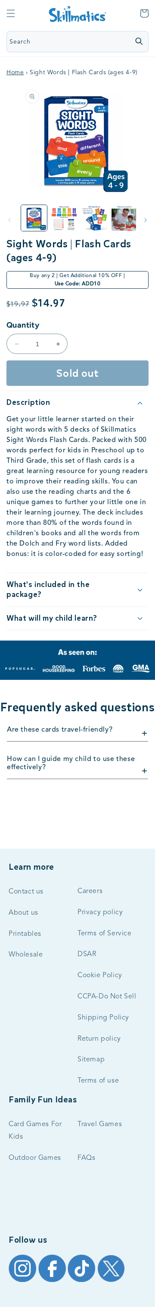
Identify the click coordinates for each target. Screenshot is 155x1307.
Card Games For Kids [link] (35, 1130)
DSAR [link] (87, 954)
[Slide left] (9, 220)
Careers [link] (90, 891)
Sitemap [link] (91, 1059)
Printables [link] (25, 934)
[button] (10, 13)
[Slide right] (145, 220)
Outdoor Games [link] (35, 1158)
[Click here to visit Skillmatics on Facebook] (53, 1281)
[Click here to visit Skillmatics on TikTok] (82, 1281)
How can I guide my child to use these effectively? (71, 763)
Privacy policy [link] (100, 912)
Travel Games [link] (100, 1124)
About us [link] (23, 912)
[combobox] (59, 41)
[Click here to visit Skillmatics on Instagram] (23, 1281)
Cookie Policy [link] (100, 975)
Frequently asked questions (77, 707)
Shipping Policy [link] (103, 1017)
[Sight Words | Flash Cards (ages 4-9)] (64, 218)
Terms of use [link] (98, 1080)
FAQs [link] (86, 1158)
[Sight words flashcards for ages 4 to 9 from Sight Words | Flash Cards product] (34, 218)
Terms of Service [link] (105, 933)
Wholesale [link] (26, 954)
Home (15, 72)
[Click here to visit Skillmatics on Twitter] (111, 1281)
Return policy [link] (99, 1038)
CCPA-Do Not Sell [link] (107, 996)
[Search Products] (138, 41)
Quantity (22, 325)
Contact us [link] (26, 891)
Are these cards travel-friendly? (59, 729)
